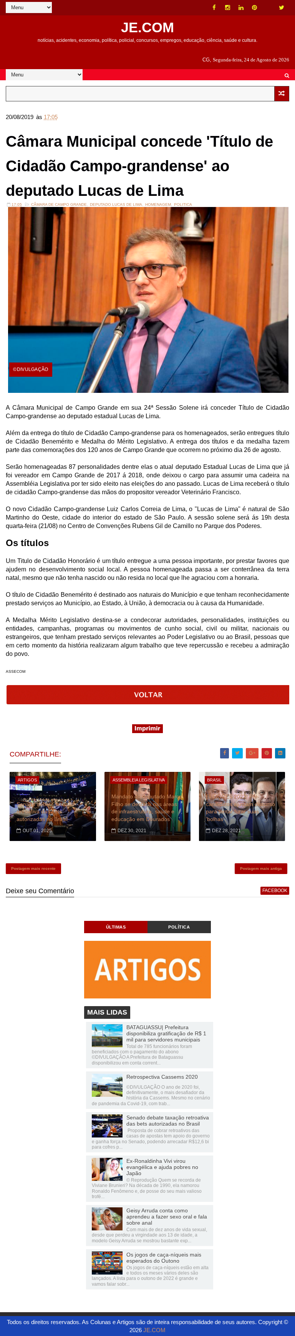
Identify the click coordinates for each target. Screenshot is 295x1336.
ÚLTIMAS (116, 927)
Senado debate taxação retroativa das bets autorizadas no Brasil (46, 811)
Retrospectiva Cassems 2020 (162, 1077)
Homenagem (158, 204)
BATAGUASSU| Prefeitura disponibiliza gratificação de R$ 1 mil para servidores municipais (166, 1033)
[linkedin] (241, 7)
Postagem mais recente (33, 868)
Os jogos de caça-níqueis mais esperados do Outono (163, 1258)
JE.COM (147, 27)
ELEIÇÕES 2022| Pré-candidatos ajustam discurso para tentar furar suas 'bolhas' (240, 807)
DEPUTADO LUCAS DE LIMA (116, 204)
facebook (274, 890)
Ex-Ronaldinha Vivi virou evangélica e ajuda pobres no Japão (162, 1167)
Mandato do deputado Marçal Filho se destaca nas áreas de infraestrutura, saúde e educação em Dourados (147, 807)
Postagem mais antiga (261, 868)
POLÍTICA (179, 927)
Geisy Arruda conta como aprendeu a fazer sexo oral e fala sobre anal (166, 1216)
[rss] (268, 7)
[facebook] (214, 7)
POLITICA (183, 204)
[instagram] (228, 7)
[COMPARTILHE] (148, 702)
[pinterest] (254, 7)
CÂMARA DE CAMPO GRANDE (59, 204)
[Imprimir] (147, 731)
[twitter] (281, 7)
